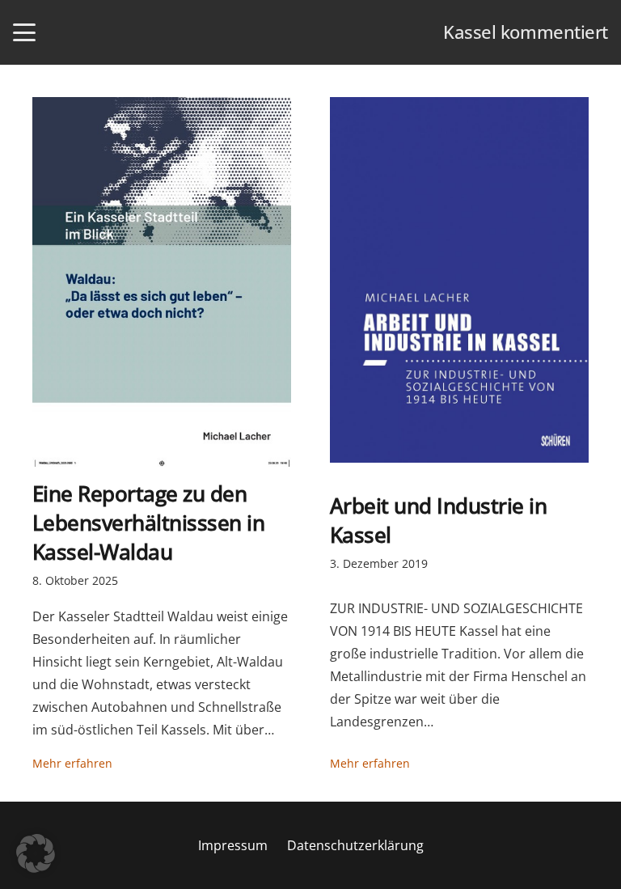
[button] (24, 32)
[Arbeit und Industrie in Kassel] (459, 280)
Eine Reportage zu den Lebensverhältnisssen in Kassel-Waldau (148, 523)
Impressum (233, 845)
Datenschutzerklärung (355, 845)
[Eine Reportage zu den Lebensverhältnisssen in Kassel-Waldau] (161, 282)
